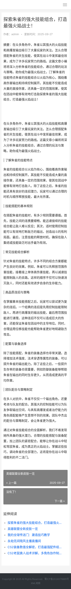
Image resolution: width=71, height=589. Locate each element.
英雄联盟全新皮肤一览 (23, 529)
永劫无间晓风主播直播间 (24, 541)
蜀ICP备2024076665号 (56, 579)
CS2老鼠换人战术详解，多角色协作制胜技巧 (35, 553)
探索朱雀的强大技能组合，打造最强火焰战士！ (35, 523)
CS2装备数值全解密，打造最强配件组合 (35, 547)
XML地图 (35, 583)
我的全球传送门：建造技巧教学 (29, 535)
